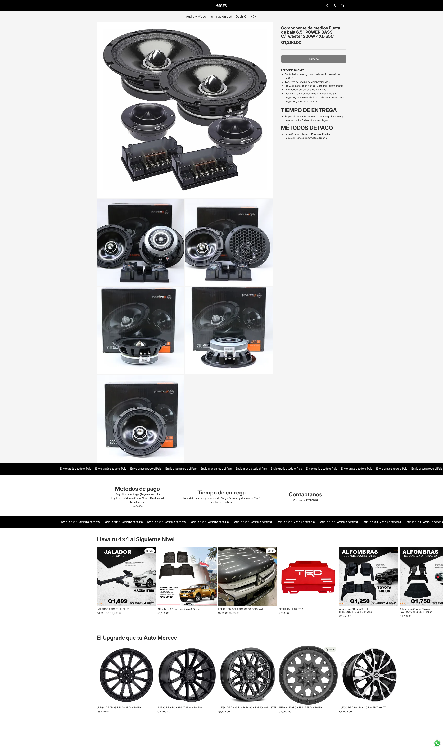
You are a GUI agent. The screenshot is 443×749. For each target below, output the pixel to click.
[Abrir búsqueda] (327, 6)
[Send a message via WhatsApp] (437, 743)
